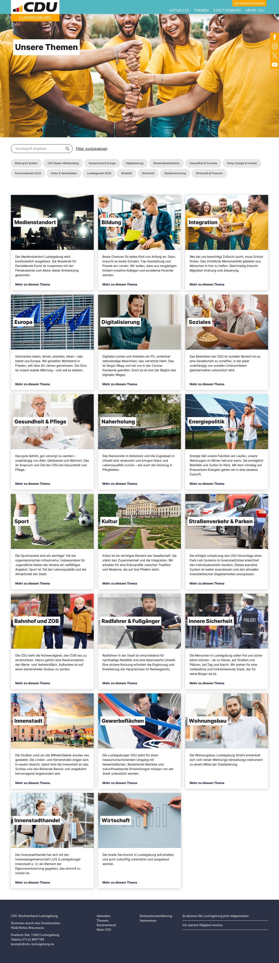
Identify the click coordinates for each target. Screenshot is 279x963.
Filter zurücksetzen (91, 148)
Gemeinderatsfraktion (249, 3)
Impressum (148, 920)
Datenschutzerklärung (156, 916)
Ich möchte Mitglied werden (202, 925)
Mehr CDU (255, 10)
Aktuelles (179, 10)
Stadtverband (227, 10)
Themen (201, 10)
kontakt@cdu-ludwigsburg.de (32, 944)
